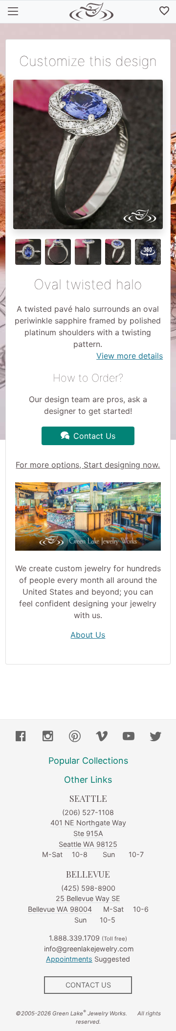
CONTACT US (88, 985)
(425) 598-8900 (88, 888)
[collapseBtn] (13, 12)
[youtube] (128, 737)
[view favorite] (164, 12)
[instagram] (48, 737)
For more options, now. (88, 465)
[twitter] (155, 737)
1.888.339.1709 (74, 938)
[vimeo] (101, 737)
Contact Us (94, 436)
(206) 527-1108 (88, 812)
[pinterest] (75, 737)
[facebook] (21, 737)
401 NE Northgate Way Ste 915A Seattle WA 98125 (88, 833)
